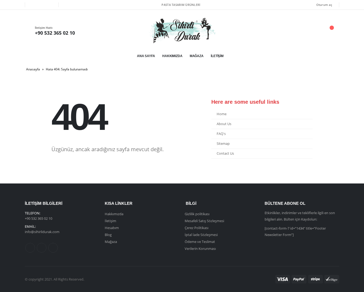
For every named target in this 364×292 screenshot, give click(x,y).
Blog (108, 234)
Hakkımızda (172, 56)
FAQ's (221, 133)
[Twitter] (41, 5)
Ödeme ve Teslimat (200, 241)
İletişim (217, 56)
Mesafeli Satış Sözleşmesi (204, 220)
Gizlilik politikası (197, 213)
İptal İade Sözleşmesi (201, 234)
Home (222, 114)
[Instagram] (50, 5)
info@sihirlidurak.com (42, 231)
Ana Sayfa (146, 56)
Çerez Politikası (196, 227)
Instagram (53, 248)
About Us (224, 124)
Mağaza (197, 56)
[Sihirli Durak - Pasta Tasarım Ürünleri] (182, 30)
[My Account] (301, 30)
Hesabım (112, 227)
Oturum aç (324, 5)
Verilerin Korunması (200, 248)
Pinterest (41, 248)
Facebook (30, 248)
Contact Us (225, 153)
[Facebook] (33, 5)
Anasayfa (33, 69)
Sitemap (223, 143)
